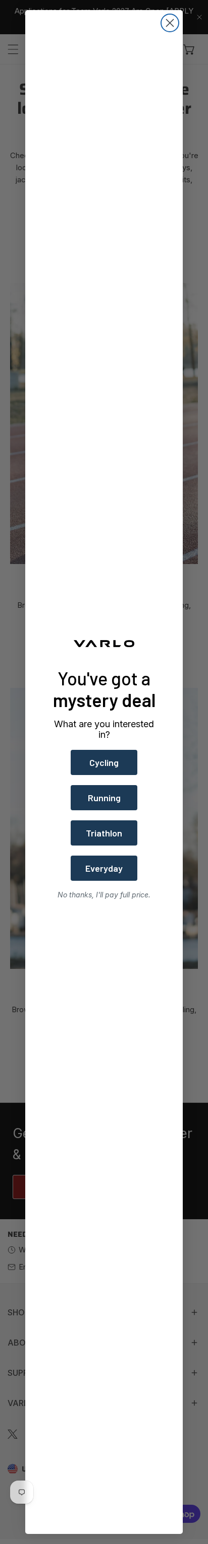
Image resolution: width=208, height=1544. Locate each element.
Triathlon (104, 832)
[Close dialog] (170, 23)
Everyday (104, 868)
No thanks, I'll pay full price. (104, 894)
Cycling (104, 762)
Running (104, 797)
